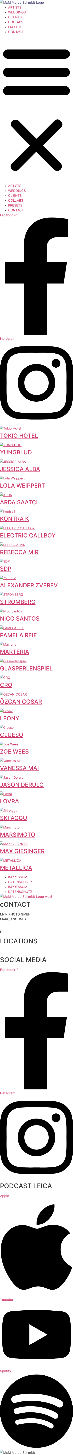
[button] (36, 108)
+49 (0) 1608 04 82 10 (22, 927)
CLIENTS (15, 17)
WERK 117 (7, 951)
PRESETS (15, 27)
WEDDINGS (17, 12)
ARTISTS (14, 7)
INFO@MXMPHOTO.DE (22, 932)
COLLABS (15, 22)
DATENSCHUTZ (20, 882)
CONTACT (16, 32)
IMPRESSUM (17, 877)
